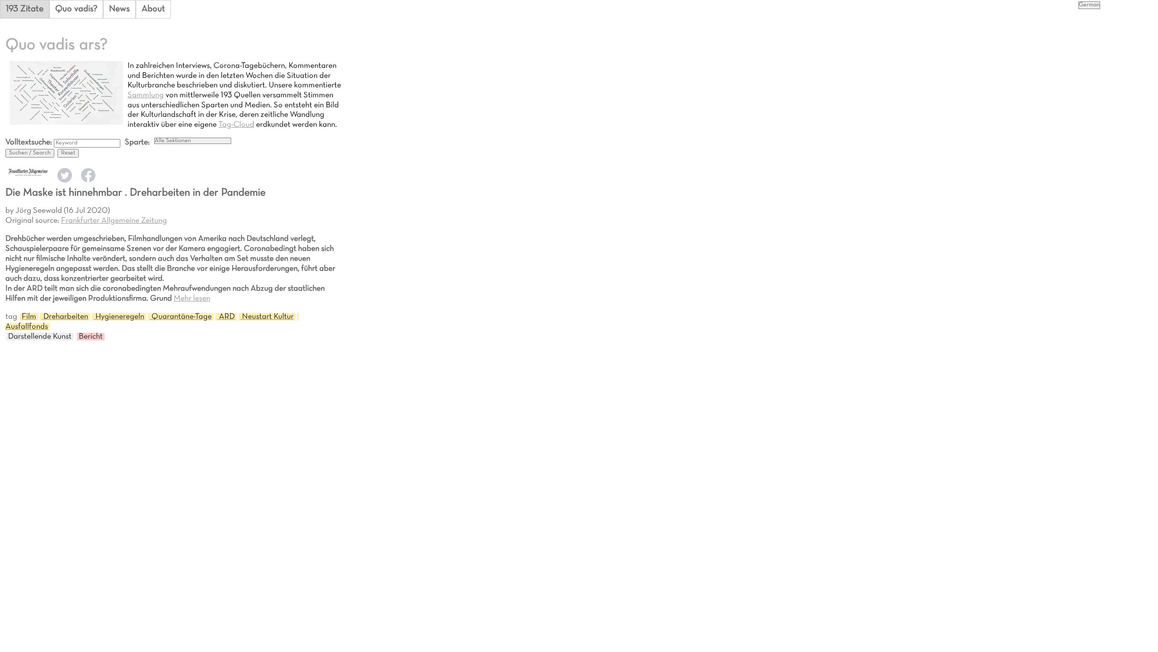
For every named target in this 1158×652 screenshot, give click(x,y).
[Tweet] (64, 180)
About (153, 9)
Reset (68, 153)
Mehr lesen (192, 298)
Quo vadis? (76, 9)
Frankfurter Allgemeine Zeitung (114, 221)
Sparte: (137, 142)
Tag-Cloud (236, 125)
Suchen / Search (30, 153)
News (119, 9)
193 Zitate (24, 9)
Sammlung (146, 95)
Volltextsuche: (29, 142)
